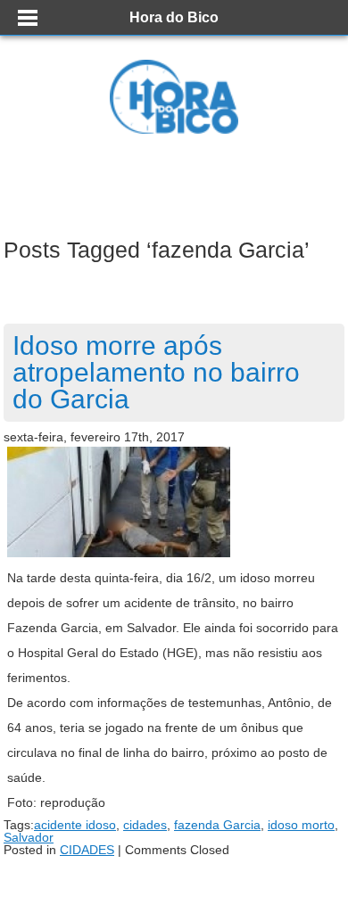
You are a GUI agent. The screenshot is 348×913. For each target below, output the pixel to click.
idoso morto (301, 825)
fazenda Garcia (217, 825)
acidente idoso (75, 825)
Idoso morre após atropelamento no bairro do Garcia (156, 372)
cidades (145, 825)
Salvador (29, 837)
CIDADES (87, 850)
